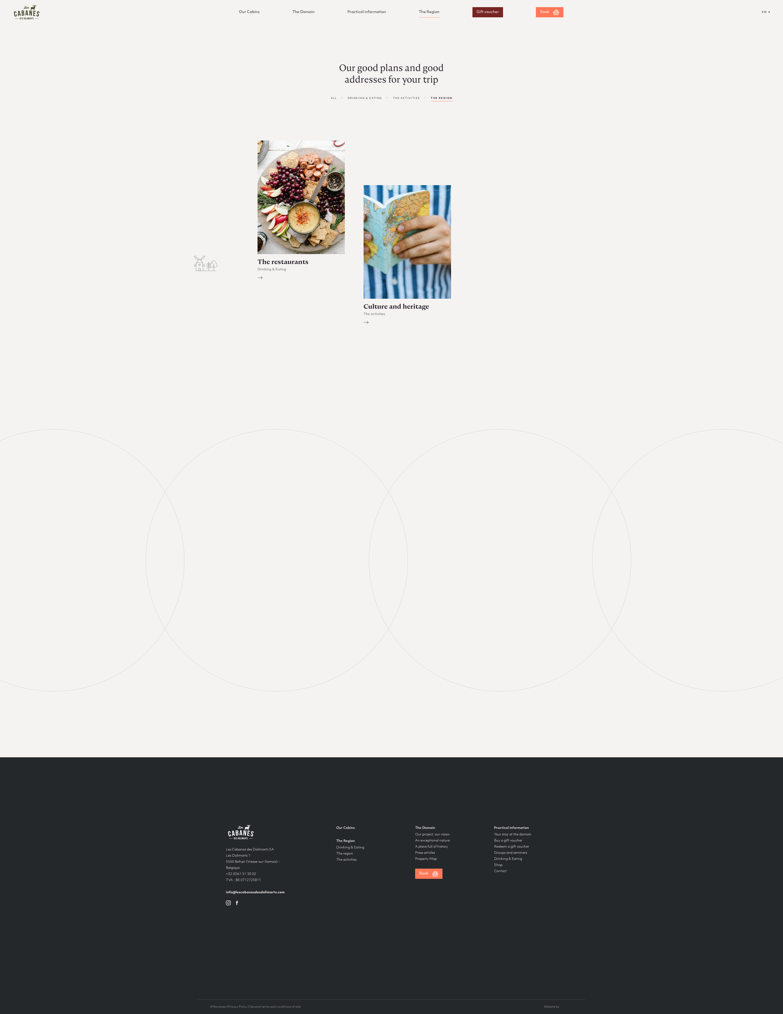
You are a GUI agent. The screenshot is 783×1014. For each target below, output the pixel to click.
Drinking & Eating (365, 98)
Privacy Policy (238, 1006)
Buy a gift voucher (508, 840)
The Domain (303, 12)
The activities (406, 98)
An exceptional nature (432, 840)
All (334, 98)
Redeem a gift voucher (511, 846)
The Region (429, 12)
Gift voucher (488, 12)
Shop (498, 865)
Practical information (366, 12)
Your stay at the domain (512, 834)
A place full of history (431, 846)
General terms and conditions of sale (275, 1006)
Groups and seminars (510, 853)
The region (344, 853)
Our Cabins (249, 12)
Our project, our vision (432, 834)
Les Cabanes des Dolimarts (26, 12)
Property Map (426, 859)
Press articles (425, 853)
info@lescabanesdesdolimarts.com (255, 892)
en (764, 12)
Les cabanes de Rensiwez (240, 832)
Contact (500, 871)
